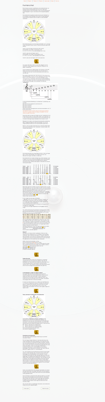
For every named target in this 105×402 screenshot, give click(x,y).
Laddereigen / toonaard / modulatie (36, 318)
